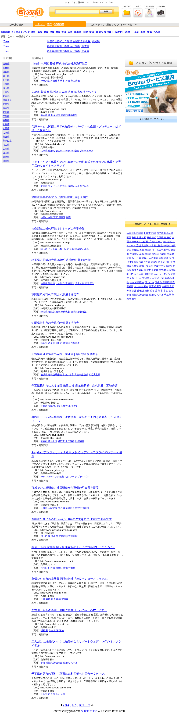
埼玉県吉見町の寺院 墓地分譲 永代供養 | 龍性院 (73, 41)
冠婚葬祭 (59, 24)
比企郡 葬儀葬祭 (75, 249)
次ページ (84, 705)
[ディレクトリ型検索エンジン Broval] (30, 16)
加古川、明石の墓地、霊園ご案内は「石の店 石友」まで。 (69, 610)
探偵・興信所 (96, 32)
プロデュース (86, 150)
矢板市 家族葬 (60, 115)
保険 (52, 32)
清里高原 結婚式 (61, 662)
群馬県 (6, 79)
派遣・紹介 (67, 32)
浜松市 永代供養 (61, 311)
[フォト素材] (160, 16)
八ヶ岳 (74, 662)
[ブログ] (138, 16)
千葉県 (6, 92)
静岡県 (6, 108)
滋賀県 (6, 120)
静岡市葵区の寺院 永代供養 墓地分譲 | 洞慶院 (59, 197)
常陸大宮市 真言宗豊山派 (75, 374)
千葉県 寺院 (47, 406)
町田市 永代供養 (66, 441)
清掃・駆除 (36, 32)
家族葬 (65, 599)
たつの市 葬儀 (48, 567)
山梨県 (6, 71)
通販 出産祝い (69, 186)
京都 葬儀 (45, 599)
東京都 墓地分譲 (49, 441)
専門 (49, 24)
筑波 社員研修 (82, 508)
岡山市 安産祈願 (59, 536)
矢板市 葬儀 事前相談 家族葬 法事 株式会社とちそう (63, 91)
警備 (46, 32)
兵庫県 (6, 132)
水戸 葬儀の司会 (66, 508)
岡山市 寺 (45, 536)
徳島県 (6, 157)
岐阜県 (6, 104)
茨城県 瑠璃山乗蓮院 (51, 374)
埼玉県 (6, 88)
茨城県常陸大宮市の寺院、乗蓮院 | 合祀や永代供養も (64, 354)
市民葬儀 (75, 80)
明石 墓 (44, 630)
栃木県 (6, 75)
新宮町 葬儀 (62, 567)
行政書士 (119, 32)
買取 (58, 32)
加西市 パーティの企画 (67, 150)
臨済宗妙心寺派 (79, 311)
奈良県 (6, 136)
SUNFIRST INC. (89, 711)
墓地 (61, 630)
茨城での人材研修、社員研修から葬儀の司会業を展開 (65, 487)
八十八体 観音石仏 (84, 283)
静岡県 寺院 (47, 311)
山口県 (6, 152)
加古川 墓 (54, 630)
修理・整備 (146, 32)
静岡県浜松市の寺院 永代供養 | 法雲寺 (68, 46)
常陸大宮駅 (94, 374)
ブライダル (83, 476)
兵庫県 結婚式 (48, 150)
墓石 (86, 249)
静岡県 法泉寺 (48, 343)
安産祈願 (72, 536)
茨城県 (6, 84)
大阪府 (6, 128)
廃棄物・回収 (81, 32)
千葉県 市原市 (48, 694)
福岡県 (6, 161)
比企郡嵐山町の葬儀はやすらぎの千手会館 (58, 228)
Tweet (6, 41)
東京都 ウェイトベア (51, 186)
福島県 (6, 63)
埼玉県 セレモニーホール (53, 249)
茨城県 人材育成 (49, 508)
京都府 (6, 124)
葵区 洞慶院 (59, 217)
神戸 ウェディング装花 (52, 476)
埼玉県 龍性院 (48, 283)
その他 (156, 32)
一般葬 (71, 567)
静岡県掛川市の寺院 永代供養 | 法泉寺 (68, 51)
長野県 (6, 67)
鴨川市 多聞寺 (60, 406)
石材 (63, 694)
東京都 (6, 96)
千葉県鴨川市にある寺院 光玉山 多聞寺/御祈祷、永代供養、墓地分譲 (74, 385)
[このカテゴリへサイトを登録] (151, 67)
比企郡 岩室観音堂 (65, 283)
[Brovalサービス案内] (151, 114)
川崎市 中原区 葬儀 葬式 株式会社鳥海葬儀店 (59, 63)
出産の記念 (83, 186)
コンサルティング (20, 32)
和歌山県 (7, 140)
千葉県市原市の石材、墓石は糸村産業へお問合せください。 (69, 673)
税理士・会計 (132, 32)
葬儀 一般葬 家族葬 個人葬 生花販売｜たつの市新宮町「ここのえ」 (73, 547)
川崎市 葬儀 (64, 80)
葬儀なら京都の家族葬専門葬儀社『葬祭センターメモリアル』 (70, 578)
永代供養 (75, 343)
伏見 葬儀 (56, 599)
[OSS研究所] (149, 16)
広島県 (6, 148)
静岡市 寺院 (47, 217)
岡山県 (6, 144)
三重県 (6, 116)
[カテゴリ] (126, 16)
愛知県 (6, 112)
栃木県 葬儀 (47, 115)
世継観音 (79, 441)
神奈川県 (7, 100)
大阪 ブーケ (71, 476)
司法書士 (108, 32)
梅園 (68, 217)
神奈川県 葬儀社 (49, 80)
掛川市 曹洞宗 (63, 343)
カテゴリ (40, 24)
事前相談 (72, 115)
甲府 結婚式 (47, 662)
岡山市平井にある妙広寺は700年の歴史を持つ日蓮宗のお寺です (71, 519)
